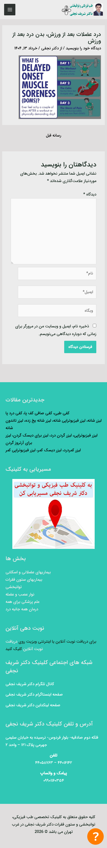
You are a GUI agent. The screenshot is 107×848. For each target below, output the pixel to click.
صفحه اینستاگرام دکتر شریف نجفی (34, 694)
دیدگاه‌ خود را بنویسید (83, 48)
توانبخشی (13, 587)
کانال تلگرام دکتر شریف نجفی (29, 684)
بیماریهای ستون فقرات (23, 580)
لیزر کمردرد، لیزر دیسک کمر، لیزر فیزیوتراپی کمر (43, 450)
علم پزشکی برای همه (22, 602)
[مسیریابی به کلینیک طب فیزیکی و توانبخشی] (53, 514)
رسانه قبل (53, 135)
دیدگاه (89, 194)
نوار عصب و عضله (19, 594)
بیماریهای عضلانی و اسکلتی (28, 572)
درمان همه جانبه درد (21, 609)
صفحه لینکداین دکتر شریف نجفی (32, 705)
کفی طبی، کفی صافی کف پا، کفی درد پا (37, 413)
